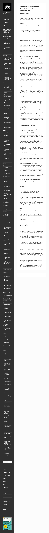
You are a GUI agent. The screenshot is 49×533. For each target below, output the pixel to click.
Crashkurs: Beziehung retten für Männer (7, 367)
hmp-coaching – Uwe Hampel (7, 13)
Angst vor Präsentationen (7, 127)
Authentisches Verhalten (7, 235)
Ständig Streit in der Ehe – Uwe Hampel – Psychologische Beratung (7, 409)
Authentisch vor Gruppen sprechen (7, 240)
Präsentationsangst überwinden (6, 113)
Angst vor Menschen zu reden (7, 145)
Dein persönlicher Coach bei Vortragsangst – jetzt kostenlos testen (7, 58)
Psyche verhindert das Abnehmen (6, 329)
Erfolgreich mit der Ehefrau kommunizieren (7, 451)
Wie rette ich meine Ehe (7, 396)
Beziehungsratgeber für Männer (7, 437)
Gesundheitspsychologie (6, 305)
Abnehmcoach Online (6, 322)
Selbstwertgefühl (6, 270)
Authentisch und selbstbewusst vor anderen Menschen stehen (7, 227)
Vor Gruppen (5, 492)
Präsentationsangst (6, 108)
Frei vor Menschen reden (7, 200)
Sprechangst (5, 130)
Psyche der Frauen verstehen (7, 357)
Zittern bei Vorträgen (6, 173)
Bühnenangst (6, 90)
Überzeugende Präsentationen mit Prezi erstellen (7, 194)
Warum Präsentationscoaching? (6, 179)
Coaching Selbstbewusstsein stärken (7, 274)
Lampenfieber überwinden (7, 288)
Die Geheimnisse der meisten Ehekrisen (7, 406)
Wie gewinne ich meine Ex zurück (7, 421)
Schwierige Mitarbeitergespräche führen (6, 348)
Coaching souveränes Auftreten (6, 258)
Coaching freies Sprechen (7, 207)
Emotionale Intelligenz (6, 297)
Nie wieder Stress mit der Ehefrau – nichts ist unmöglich (7, 434)
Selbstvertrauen (5, 272)
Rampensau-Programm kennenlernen (7, 75)
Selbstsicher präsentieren (7, 186)
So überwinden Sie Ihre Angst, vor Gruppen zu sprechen (7, 138)
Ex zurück (4, 419)
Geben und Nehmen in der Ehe (7, 400)
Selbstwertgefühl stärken (7, 276)
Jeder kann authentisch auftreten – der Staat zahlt (7, 27)
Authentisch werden (6, 218)
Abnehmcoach (5, 314)
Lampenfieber (5, 502)
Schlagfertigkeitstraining (6, 304)
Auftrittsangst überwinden (6, 94)
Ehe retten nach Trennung (6, 386)
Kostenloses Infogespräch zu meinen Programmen (6, 43)
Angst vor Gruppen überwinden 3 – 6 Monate (5, 133)
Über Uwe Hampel (5, 22)
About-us (4, 25)
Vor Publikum (5, 493)
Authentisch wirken (6, 234)
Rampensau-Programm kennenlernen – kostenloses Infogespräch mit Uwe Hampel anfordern (7, 52)
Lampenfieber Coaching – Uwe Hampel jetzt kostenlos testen (7, 283)
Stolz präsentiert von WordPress (32, 274)
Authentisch (5, 211)
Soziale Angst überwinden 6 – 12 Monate (7, 97)
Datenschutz (5, 511)
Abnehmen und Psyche (6, 326)
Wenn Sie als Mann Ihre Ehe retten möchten (7, 426)
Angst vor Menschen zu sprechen (7, 147)
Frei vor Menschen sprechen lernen (6, 209)
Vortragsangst (5, 167)
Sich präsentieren (5, 496)
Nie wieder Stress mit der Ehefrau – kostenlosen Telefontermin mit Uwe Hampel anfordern (7, 443)
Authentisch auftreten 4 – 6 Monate (6, 66)
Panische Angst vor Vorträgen (6, 165)
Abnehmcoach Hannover (7, 316)
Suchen (4, 460)
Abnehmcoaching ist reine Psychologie (7, 313)
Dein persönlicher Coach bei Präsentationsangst (5, 103)
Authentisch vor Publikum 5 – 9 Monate (5, 81)
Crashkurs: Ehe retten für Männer (7, 439)
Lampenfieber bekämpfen (7, 285)
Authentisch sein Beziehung (5, 221)
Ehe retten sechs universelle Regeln (7, 395)
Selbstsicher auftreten (6, 190)
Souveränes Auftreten (6, 249)
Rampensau (6, 73)
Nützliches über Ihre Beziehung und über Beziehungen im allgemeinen (6, 416)
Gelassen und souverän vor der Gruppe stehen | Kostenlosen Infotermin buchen (7, 47)
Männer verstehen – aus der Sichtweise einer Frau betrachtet (7, 359)
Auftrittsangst (6, 92)
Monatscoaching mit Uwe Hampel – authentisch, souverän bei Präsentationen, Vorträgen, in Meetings (7, 39)
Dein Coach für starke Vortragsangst (7, 61)
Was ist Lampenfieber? (5, 280)
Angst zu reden (6, 151)
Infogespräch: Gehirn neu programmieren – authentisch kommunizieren (7, 35)
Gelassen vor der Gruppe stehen (7, 156)
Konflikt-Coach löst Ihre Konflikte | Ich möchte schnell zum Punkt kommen (6, 336)
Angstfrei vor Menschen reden (7, 154)
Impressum (4, 509)
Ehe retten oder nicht (7, 391)
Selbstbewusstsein (5, 487)
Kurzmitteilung (5, 505)
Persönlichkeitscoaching (6, 292)
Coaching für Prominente (6, 456)
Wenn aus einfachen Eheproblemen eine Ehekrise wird (7, 403)
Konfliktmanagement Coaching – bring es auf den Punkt (6, 340)
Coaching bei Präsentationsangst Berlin (7, 120)
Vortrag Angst (5, 168)
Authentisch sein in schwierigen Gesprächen (7, 225)
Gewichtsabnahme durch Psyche (7, 331)
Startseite (4, 20)
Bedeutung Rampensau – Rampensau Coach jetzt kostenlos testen (7, 78)
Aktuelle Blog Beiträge (6, 467)
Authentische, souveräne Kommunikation (7, 253)
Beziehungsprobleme (7, 455)
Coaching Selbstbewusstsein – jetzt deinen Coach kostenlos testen (7, 263)
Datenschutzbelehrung (23, 274)
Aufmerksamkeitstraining (6, 489)
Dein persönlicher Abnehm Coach (7, 321)
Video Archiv (5, 504)
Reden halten (5, 198)
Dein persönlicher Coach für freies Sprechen (7, 202)
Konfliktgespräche (6, 344)
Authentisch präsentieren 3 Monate (7, 64)
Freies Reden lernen (6, 205)
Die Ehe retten (6, 378)
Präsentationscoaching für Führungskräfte (7, 181)
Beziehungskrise (6, 453)
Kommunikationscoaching (7, 300)
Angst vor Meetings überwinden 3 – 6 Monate (6, 159)
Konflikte (4, 333)
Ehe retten (5, 371)
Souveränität (5, 242)
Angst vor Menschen (7, 142)
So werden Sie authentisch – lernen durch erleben (7, 230)
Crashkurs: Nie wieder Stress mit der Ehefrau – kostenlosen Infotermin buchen (7, 448)
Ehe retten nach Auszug (7, 384)
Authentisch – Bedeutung (7, 212)
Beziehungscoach (5, 350)
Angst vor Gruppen (6, 135)
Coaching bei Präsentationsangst (6, 111)
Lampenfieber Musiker (6, 286)
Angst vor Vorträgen (6, 163)
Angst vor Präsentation (6, 105)
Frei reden (4, 490)
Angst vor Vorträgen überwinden (6, 161)
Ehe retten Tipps (6, 398)
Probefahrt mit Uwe (6, 19)
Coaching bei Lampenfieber (5, 290)
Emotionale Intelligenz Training (6, 302)
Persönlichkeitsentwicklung (7, 295)
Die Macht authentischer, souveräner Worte (7, 255)
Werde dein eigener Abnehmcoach (6, 318)
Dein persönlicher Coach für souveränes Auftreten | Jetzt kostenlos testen (7, 247)
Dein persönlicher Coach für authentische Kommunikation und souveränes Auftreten (7, 216)
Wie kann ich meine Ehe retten (7, 376)
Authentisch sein (5, 232)
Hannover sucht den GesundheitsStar (6, 308)
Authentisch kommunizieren (5, 238)
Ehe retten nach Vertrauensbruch (6, 389)
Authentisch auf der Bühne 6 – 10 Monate (6, 87)
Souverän (4, 481)
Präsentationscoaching (6, 176)
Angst (4, 484)
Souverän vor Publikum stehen (7, 85)
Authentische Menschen (6, 222)
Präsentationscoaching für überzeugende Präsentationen (7, 184)
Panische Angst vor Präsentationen (6, 118)
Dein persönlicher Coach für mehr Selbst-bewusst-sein (7, 266)
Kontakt (4, 514)
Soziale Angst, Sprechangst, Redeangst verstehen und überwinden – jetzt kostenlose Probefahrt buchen (7, 31)
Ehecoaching (6, 392)
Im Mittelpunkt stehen (7, 68)
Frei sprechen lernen (6, 204)
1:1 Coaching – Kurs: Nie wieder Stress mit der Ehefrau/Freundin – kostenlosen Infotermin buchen (7, 430)
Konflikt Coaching (6, 342)
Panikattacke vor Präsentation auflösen (6, 115)
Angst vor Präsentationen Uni (7, 123)
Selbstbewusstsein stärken (7, 269)
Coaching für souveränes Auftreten (7, 244)
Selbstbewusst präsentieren (5, 188)
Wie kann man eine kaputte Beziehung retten (7, 364)
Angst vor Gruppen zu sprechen (7, 141)
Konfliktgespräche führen (7, 345)
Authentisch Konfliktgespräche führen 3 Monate (7, 99)
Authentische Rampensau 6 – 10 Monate (6, 71)
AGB (3, 512)
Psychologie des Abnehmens (5, 325)
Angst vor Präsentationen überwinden (7, 125)
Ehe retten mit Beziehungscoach (6, 374)
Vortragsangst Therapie (6, 170)
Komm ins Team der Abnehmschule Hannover (7, 310)
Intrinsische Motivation (6, 298)
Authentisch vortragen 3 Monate (6, 56)
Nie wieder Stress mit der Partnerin (7, 370)
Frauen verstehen (6, 352)
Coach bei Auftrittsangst (7, 89)
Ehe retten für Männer (7, 381)
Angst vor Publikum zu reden (7, 150)
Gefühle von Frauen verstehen (7, 354)
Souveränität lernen (6, 251)
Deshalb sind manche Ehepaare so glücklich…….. (7, 412)
